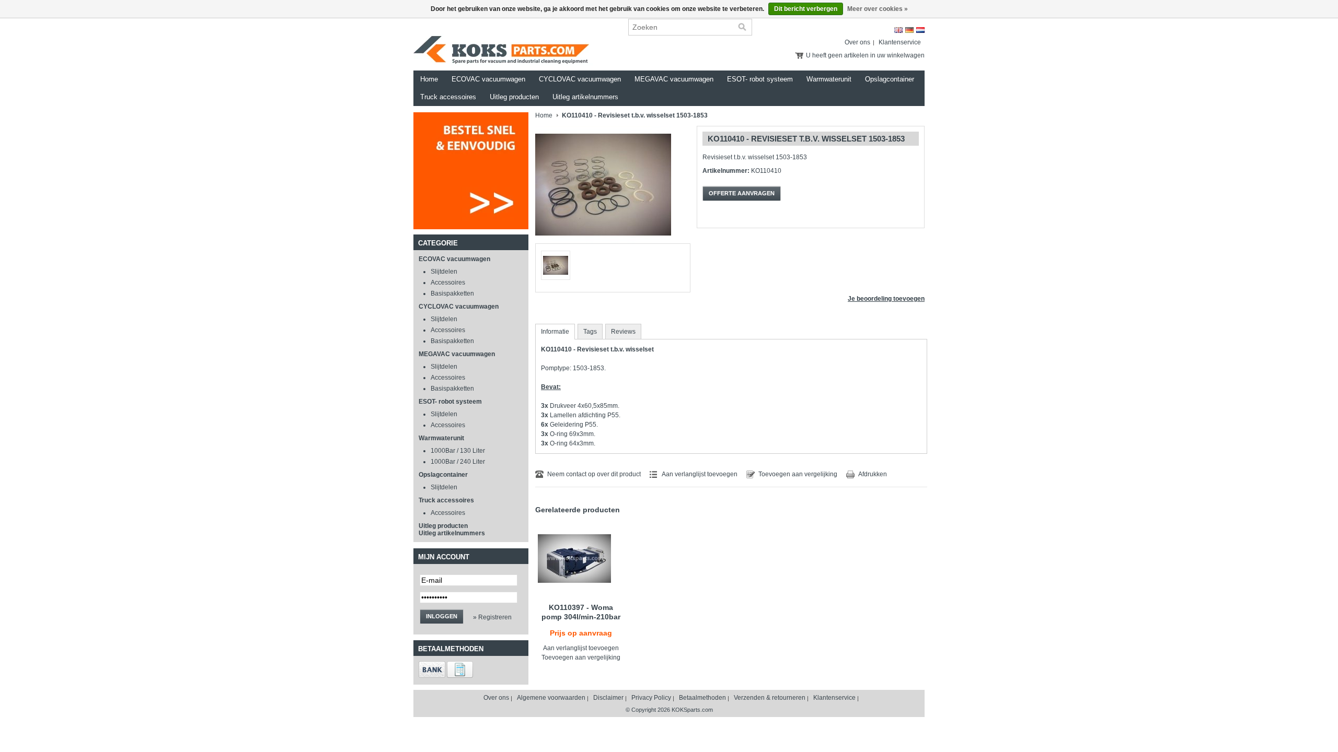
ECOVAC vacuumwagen (488, 79)
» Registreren (492, 617)
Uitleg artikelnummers (585, 97)
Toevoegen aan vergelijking (797, 474)
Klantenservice (900, 42)
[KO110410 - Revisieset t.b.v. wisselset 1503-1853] (603, 241)
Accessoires (448, 282)
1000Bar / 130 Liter (458, 450)
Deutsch (909, 30)
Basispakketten (452, 293)
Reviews (623, 331)
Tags (590, 331)
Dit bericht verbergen (805, 9)
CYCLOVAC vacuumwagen (580, 79)
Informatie (555, 331)
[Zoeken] (742, 27)
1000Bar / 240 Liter (458, 461)
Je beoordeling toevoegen (886, 298)
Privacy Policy (651, 697)
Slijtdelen (444, 271)
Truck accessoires (448, 97)
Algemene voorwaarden (551, 697)
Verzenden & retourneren (769, 697)
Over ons (857, 42)
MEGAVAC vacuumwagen (674, 79)
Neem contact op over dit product (594, 474)
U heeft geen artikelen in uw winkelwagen (865, 55)
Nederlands (920, 30)
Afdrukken (872, 474)
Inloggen (441, 616)
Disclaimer (608, 697)
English (898, 30)
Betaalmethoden (702, 697)
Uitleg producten (514, 97)
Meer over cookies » (877, 9)
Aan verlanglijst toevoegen (699, 474)
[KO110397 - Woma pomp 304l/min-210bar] (581, 558)
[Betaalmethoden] (432, 675)
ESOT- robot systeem (760, 79)
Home (429, 79)
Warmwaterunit (828, 79)
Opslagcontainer (889, 79)
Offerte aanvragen (742, 193)
